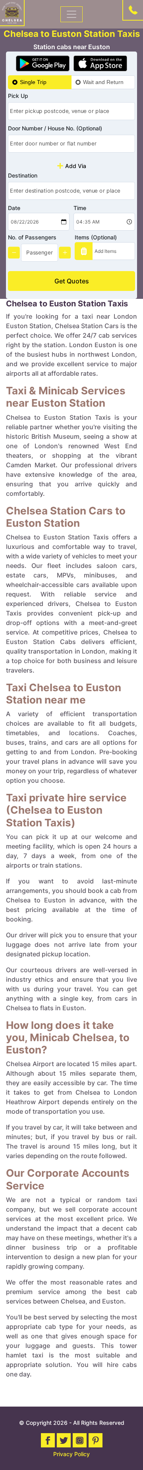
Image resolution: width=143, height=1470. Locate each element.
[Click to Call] (133, 10)
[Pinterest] (95, 1440)
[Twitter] (64, 1440)
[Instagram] (80, 1440)
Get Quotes (71, 281)
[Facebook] (48, 1440)
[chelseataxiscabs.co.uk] (12, 12)
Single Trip (33, 82)
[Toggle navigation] (71, 14)
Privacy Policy (71, 1454)
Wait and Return (103, 82)
